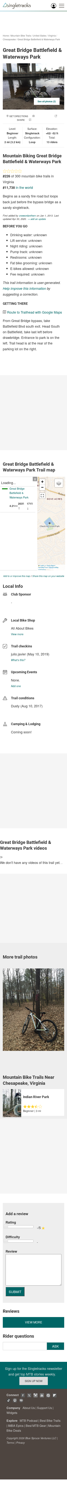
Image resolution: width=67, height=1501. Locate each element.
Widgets (12, 1413)
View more (17, 634)
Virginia (52, 35)
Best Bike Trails (50, 1420)
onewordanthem (27, 215)
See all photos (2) (47, 101)
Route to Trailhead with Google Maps (34, 312)
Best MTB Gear (36, 1425)
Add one (16, 686)
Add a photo (42, 116)
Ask (55, 1346)
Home (6, 35)
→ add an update (36, 219)
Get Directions (18, 116)
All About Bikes (22, 628)
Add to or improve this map (16, 576)
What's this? (18, 660)
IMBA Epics (15, 1425)
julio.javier (18, 654)
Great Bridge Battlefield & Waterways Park (38, 39)
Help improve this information (24, 288)
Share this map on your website (48, 576)
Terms (10, 1442)
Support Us (44, 1408)
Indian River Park (36, 1097)
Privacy (20, 1442)
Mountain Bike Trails (21, 35)
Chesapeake (9, 39)
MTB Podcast (29, 1420)
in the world (24, 187)
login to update (19, 712)
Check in (37, 119)
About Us (29, 1408)
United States (39, 35)
